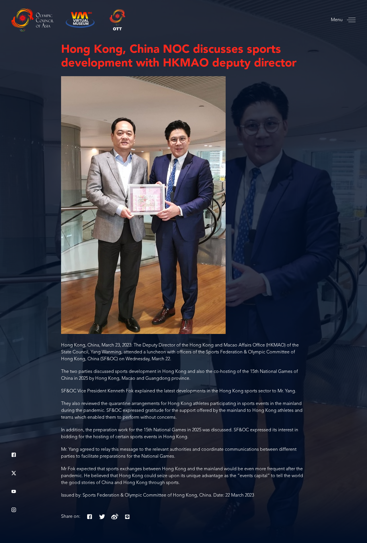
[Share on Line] (127, 516)
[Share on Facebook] (89, 516)
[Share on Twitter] (102, 516)
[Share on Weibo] (114, 516)
